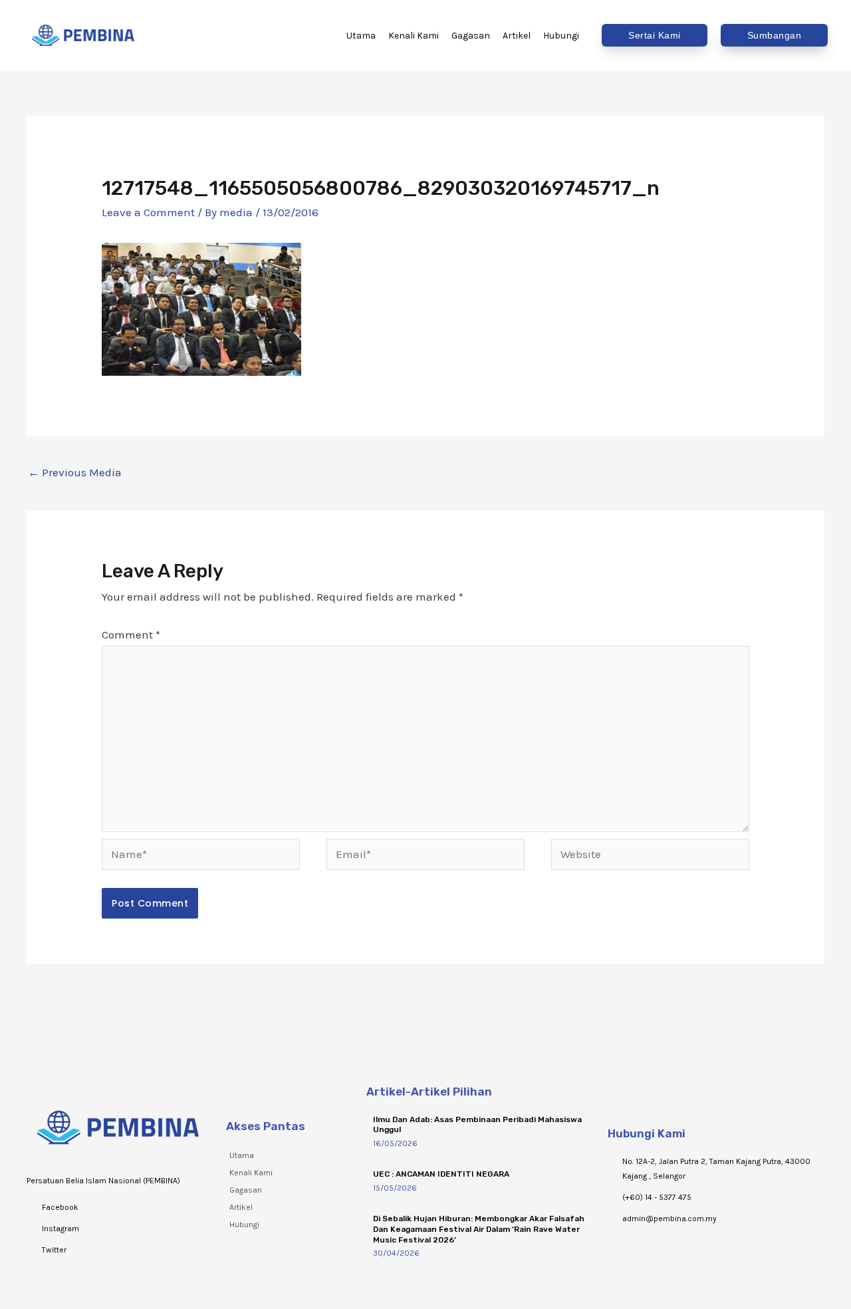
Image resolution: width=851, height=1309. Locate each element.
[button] (654, 35)
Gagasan (245, 1190)
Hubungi (244, 1224)
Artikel (241, 1207)
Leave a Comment (148, 212)
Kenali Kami (251, 1172)
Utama (241, 1155)
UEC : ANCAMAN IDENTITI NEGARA (441, 1174)
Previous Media (75, 472)
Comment (131, 634)
